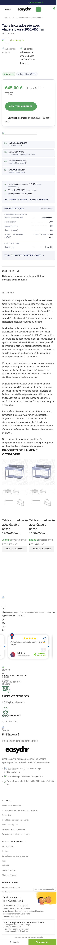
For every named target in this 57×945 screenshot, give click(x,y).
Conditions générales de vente (15, 820)
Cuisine (5, 851)
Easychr (6, 801)
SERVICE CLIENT (10, 882)
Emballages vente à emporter (15, 856)
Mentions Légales (10, 824)
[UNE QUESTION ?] (5, 170)
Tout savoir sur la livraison (15, 200)
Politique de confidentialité (13, 829)
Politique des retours (39, 200)
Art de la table (8, 846)
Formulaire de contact (11, 887)
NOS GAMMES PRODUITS (14, 842)
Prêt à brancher (9, 870)
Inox (4, 861)
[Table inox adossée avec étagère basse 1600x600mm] (42, 472)
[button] (14, 549)
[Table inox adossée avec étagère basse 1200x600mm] (15, 472)
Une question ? (36, 3)
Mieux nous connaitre (11, 805)
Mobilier (5, 865)
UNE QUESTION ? (17, 170)
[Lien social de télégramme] (42, 280)
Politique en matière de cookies (15, 834)
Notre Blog (6, 815)
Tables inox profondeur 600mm (30, 18)
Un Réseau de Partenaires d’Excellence (19, 810)
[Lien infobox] (28, 675)
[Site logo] (24, 9)
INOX (14, 18)
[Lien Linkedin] (11, 3)
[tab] (8, 293)
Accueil (7, 18)
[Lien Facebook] (4, 3)
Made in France (9, 875)
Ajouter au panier (21, 106)
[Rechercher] (38, 9)
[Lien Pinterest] (35, 280)
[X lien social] (32, 280)
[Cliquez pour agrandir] (7, 40)
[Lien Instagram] (7, 3)
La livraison (7, 892)
